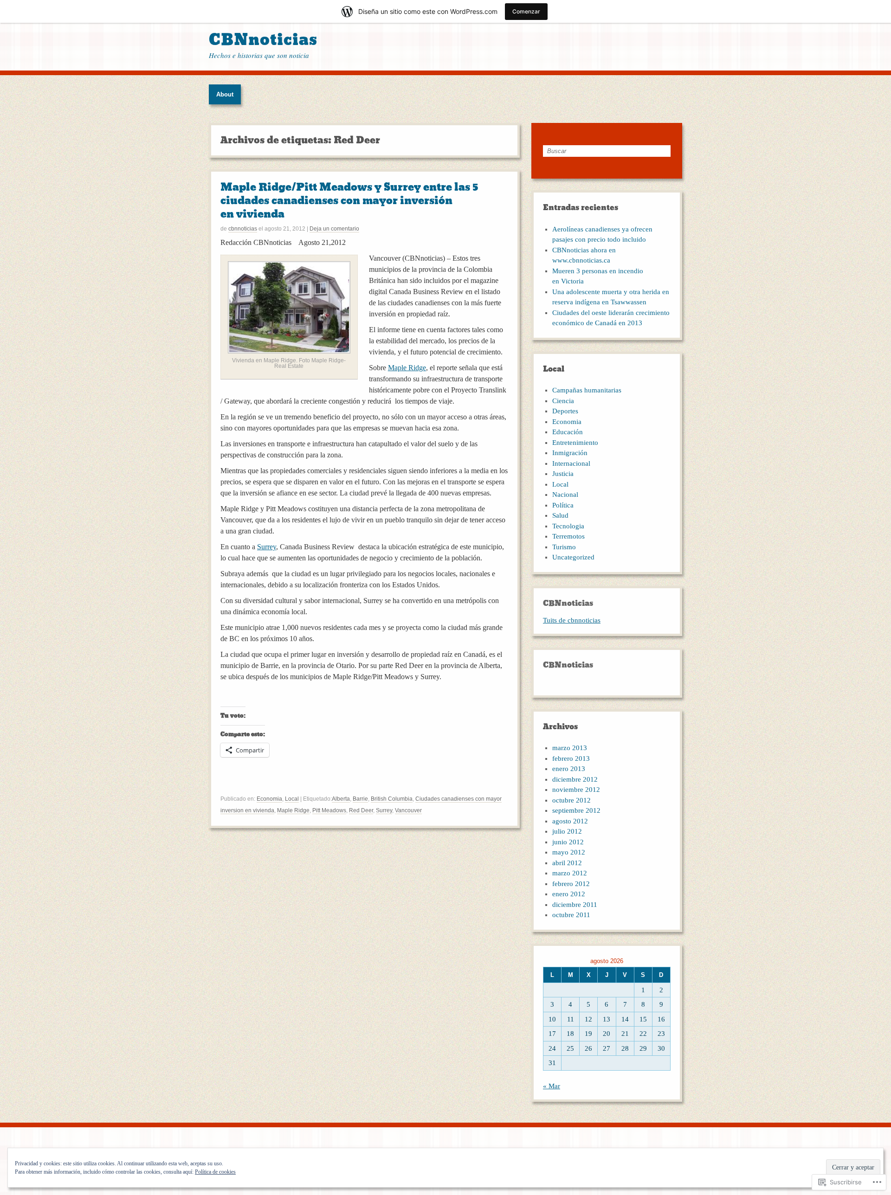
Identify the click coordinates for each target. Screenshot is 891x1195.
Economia (269, 799)
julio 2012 (567, 831)
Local (292, 799)
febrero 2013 (571, 758)
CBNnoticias (263, 39)
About (224, 94)
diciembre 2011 (574, 904)
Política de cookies (215, 1172)
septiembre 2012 (576, 810)
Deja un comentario (334, 228)
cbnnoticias (242, 228)
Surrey (266, 547)
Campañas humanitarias (586, 390)
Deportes (565, 411)
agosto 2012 (570, 821)
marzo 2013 (569, 748)
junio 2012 (568, 842)
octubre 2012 (571, 800)
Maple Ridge (407, 368)
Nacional (565, 494)
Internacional (571, 463)
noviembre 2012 (576, 789)
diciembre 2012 (575, 779)
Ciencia (563, 401)
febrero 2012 (571, 883)
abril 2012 (567, 863)
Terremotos (568, 536)
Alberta (341, 799)
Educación (567, 432)
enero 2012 (568, 894)
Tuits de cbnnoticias (571, 620)
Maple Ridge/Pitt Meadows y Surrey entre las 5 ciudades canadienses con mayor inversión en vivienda (349, 200)
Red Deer (361, 810)
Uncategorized (573, 557)
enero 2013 (568, 768)
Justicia (563, 473)
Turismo (564, 547)
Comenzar (526, 11)
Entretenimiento (575, 442)
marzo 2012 (569, 873)
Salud (560, 515)
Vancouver (408, 810)
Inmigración (570, 452)
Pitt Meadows (329, 810)
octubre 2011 (571, 915)
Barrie (360, 799)
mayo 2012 (568, 852)
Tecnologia (568, 526)
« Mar (551, 1086)
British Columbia (392, 799)
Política (563, 505)
